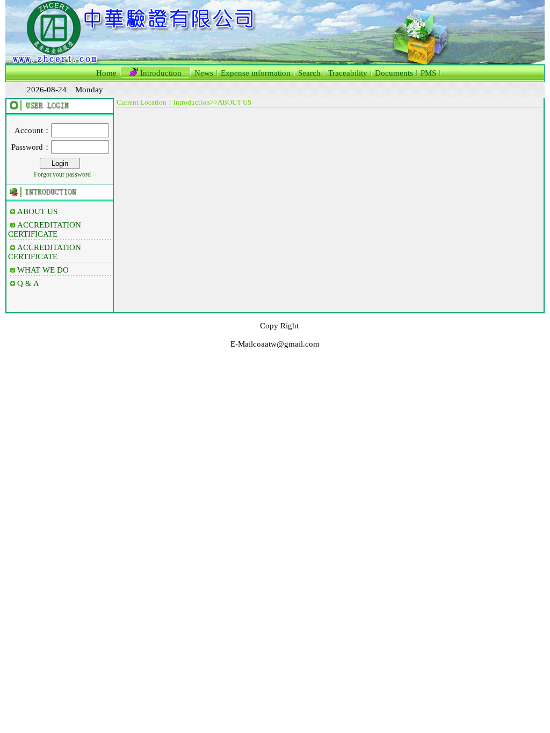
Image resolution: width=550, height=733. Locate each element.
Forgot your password (62, 174)
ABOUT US (37, 211)
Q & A (28, 283)
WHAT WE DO (43, 270)
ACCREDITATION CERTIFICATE (44, 229)
